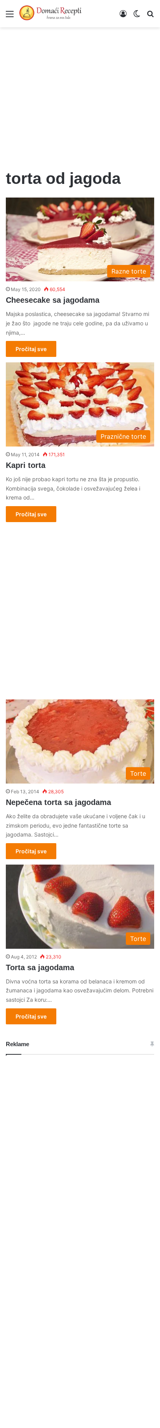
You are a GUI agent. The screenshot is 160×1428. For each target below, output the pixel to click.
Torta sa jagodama (40, 967)
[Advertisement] (80, 93)
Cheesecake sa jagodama (52, 300)
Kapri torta (25, 465)
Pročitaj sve (31, 349)
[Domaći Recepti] (50, 13)
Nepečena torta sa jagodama (58, 802)
